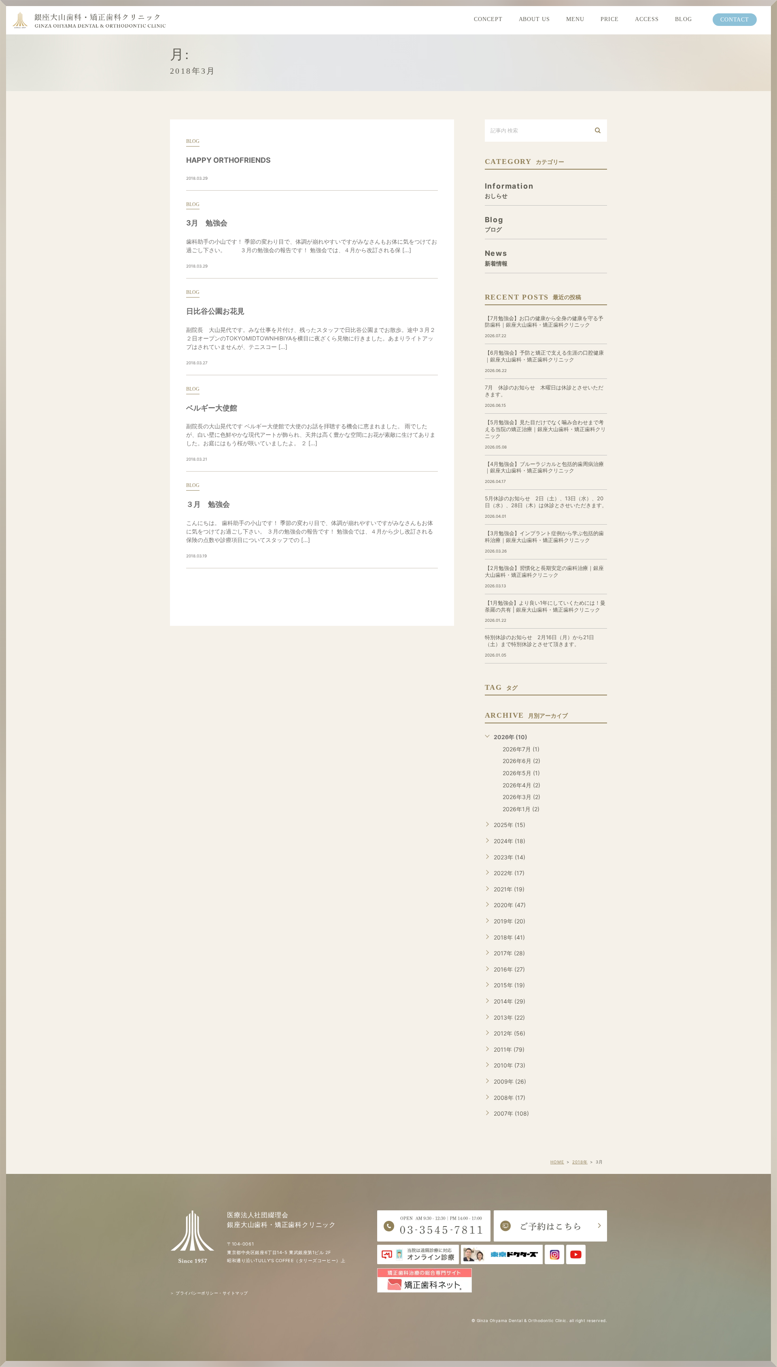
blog (193, 141)
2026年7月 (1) (521, 749)
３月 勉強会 (208, 504)
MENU (575, 19)
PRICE (610, 19)
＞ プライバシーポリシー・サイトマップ (209, 1292)
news (496, 257)
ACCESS (647, 19)
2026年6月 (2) (521, 760)
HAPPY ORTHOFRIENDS (228, 160)
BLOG (683, 19)
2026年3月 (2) (521, 796)
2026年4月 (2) (521, 785)
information (509, 190)
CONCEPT (488, 19)
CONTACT (734, 20)
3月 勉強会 (206, 223)
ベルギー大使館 (211, 408)
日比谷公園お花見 (215, 311)
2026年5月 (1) (521, 773)
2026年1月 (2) (521, 809)
